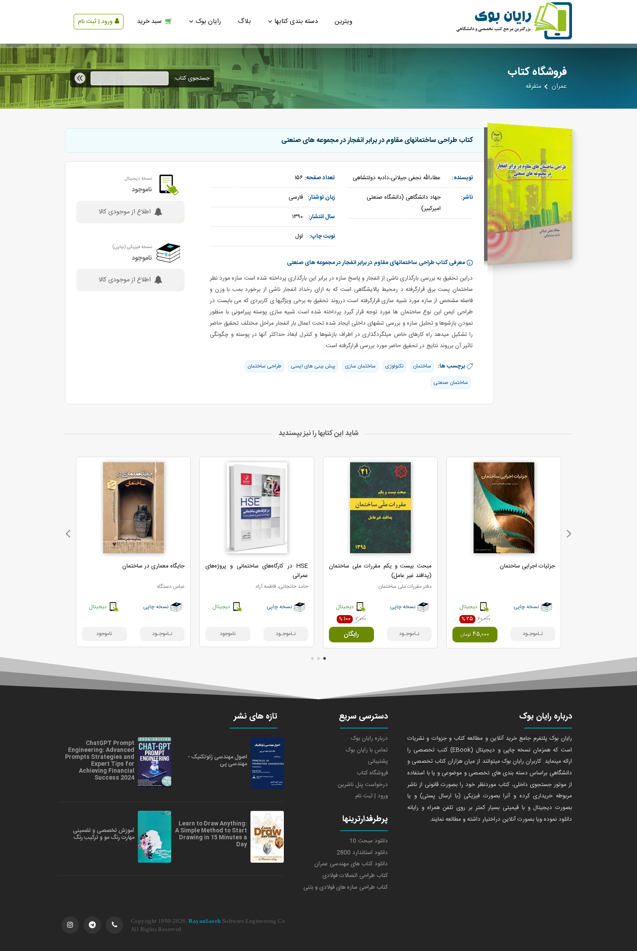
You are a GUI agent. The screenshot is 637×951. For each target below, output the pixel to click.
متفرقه (533, 86)
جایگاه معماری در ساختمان (153, 566)
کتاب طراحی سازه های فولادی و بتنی (345, 887)
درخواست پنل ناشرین (363, 785)
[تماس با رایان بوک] (114, 925)
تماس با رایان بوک (367, 750)
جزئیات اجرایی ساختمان (527, 566)
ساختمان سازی (360, 366)
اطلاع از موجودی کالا (124, 212)
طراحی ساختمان (264, 366)
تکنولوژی (394, 366)
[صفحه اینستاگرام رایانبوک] (70, 925)
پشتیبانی (378, 761)
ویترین (343, 21)
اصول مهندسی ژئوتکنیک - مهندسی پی (217, 760)
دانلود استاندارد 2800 (362, 853)
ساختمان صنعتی (450, 382)
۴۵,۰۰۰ (474, 634)
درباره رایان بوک (369, 738)
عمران (559, 86)
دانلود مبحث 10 (368, 841)
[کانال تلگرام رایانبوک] (92, 925)
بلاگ (244, 21)
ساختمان (422, 366)
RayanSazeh (204, 921)
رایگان (351, 634)
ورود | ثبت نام (95, 21)
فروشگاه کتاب (372, 773)
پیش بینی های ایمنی (313, 366)
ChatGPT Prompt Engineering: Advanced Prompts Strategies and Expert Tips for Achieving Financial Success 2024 (99, 760)
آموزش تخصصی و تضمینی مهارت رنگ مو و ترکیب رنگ (103, 834)
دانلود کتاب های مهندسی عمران (351, 864)
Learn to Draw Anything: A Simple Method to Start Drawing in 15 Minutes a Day (211, 834)
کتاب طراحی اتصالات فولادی (355, 875)
